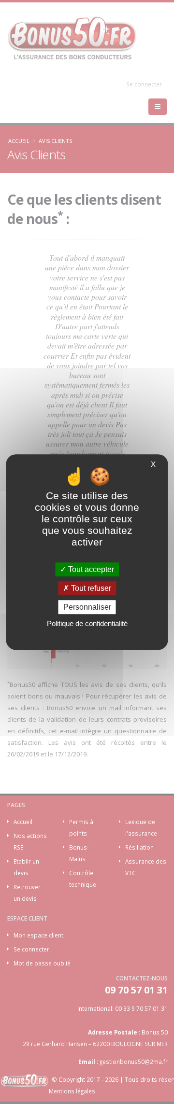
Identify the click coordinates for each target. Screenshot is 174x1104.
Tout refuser (90, 588)
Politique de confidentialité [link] (87, 623)
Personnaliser (87, 607)
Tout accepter (90, 569)
